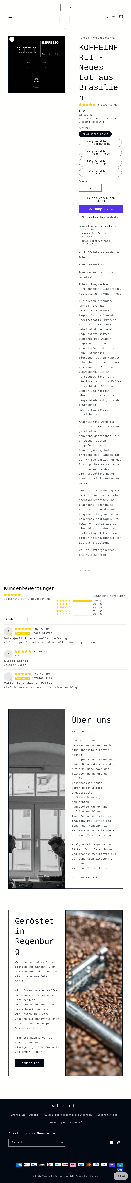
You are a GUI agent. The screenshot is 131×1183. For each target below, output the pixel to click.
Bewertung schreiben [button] (109, 595)
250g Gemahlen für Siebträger (100, 162)
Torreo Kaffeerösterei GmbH (58, 1176)
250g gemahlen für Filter (100, 172)
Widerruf (76, 1122)
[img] (24, 629)
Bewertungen (57, 1122)
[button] (10, 16)
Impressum (18, 1115)
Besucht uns (29, 1063)
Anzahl (83, 181)
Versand (100, 119)
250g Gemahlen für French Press (100, 152)
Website (34, 1115)
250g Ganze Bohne (95, 134)
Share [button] (86, 571)
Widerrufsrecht (107, 1115)
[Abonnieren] (61, 1143)
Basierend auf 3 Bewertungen (27, 599)
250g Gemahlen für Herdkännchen (100, 142)
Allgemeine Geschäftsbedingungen (68, 1115)
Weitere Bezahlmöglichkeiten (100, 217)
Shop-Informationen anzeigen (96, 242)
